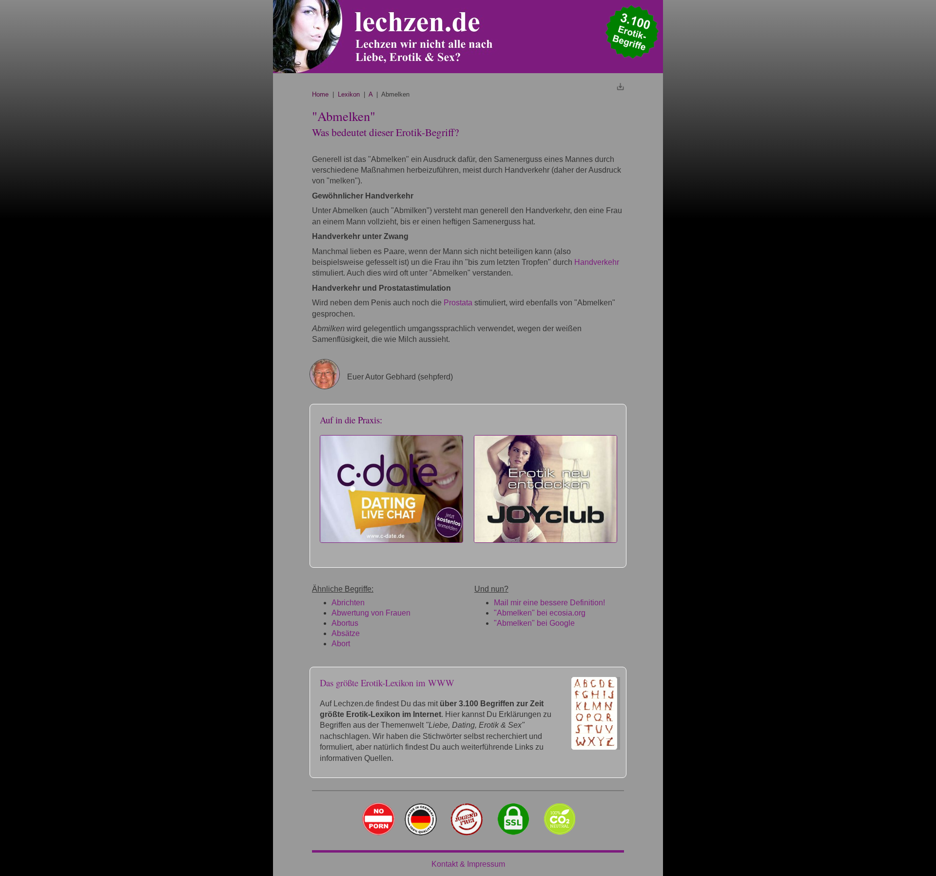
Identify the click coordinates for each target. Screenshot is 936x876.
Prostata (458, 303)
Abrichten (348, 602)
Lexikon (349, 94)
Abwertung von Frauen (371, 613)
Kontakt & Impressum (468, 864)
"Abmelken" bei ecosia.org (539, 613)
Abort (341, 643)
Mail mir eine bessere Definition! (549, 602)
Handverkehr (596, 262)
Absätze (346, 633)
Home (320, 94)
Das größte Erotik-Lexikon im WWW (387, 683)
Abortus (345, 623)
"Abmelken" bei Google (534, 623)
